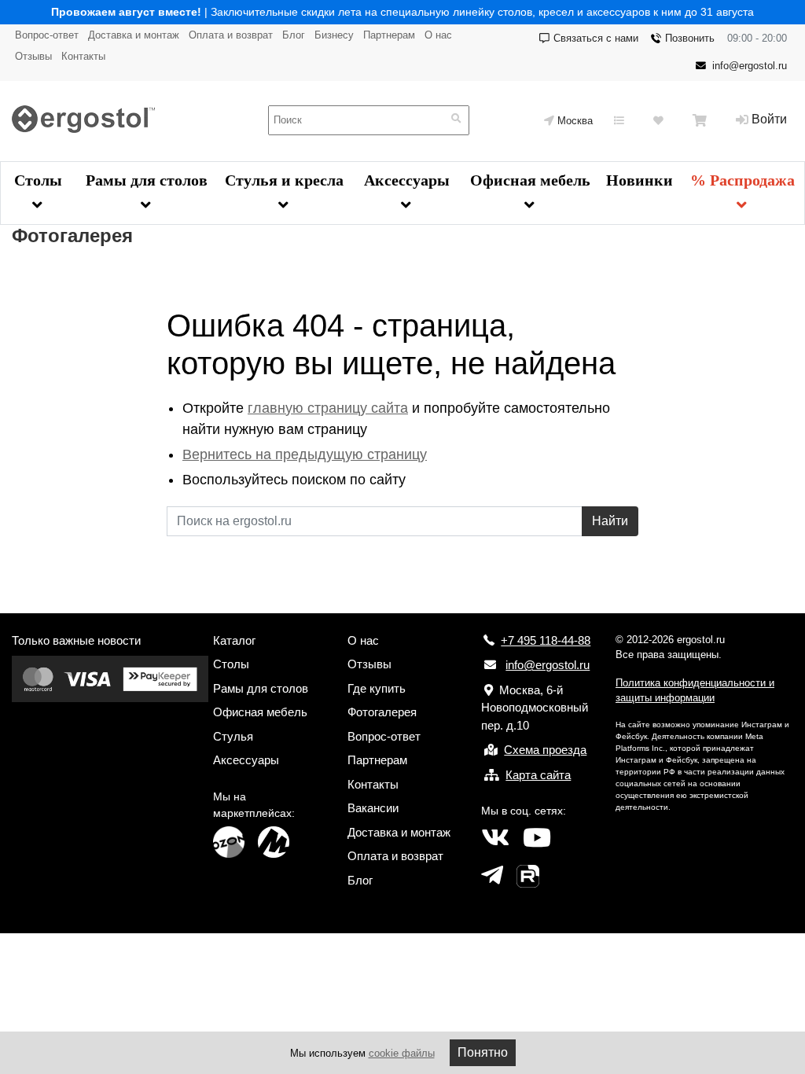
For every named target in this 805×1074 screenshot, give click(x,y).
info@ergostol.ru (749, 66)
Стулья (233, 736)
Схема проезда (545, 749)
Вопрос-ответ (47, 35)
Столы (38, 180)
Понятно (483, 1052)
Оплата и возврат (231, 35)
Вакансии (373, 808)
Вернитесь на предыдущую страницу (304, 454)
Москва (575, 121)
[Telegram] (492, 876)
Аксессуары (407, 180)
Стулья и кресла (284, 180)
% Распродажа (742, 180)
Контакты (83, 56)
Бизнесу (334, 35)
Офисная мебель (530, 180)
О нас (438, 35)
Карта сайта (538, 775)
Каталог (234, 640)
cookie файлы (402, 1053)
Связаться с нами (595, 38)
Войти (769, 119)
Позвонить (690, 38)
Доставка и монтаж (133, 35)
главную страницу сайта (328, 408)
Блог (293, 35)
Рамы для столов (147, 180)
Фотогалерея (382, 712)
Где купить (376, 688)
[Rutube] (527, 876)
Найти (610, 521)
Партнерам (389, 35)
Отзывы (33, 56)
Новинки (639, 180)
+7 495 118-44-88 (545, 640)
